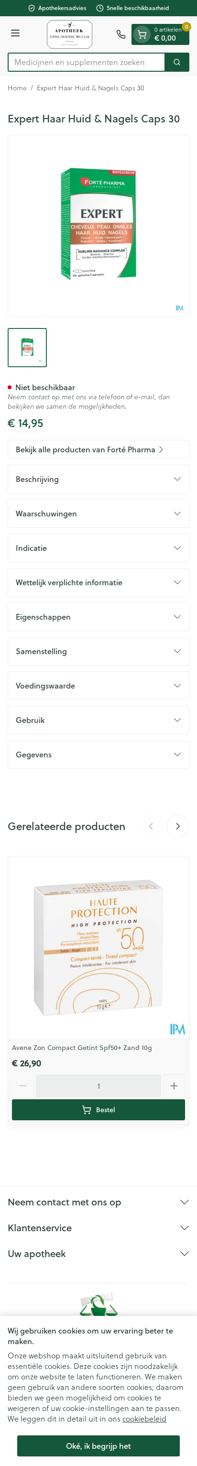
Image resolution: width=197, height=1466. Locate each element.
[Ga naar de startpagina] (69, 34)
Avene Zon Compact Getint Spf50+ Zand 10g (82, 1047)
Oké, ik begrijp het (98, 1445)
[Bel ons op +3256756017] (121, 34)
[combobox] (86, 62)
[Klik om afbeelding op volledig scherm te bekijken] (98, 225)
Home (17, 88)
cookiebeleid (144, 1418)
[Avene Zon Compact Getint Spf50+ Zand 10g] (98, 947)
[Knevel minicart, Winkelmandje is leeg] (142, 34)
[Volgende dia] (177, 826)
